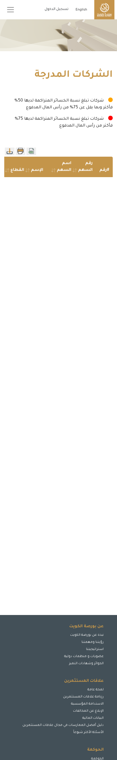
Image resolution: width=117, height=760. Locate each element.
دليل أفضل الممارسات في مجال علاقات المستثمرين (63, 725)
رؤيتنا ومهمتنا (93, 642)
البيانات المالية (93, 718)
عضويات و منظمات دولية (84, 656)
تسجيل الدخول (56, 9)
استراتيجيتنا (95, 649)
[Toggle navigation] (10, 9)
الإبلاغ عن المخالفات (88, 711)
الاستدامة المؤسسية (87, 704)
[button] (95, 736)
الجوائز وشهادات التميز (86, 664)
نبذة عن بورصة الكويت (87, 635)
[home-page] (104, 9)
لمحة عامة (95, 690)
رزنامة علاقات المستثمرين (83, 697)
